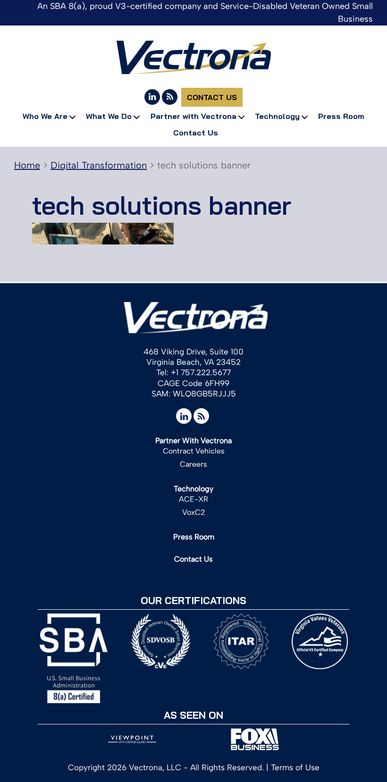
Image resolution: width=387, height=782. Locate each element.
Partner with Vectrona (193, 116)
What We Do (109, 116)
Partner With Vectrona (193, 440)
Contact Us (212, 97)
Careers (193, 464)
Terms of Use (295, 767)
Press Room (341, 116)
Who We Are (45, 116)
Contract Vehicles (194, 450)
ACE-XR (193, 499)
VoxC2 (193, 512)
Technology (277, 116)
